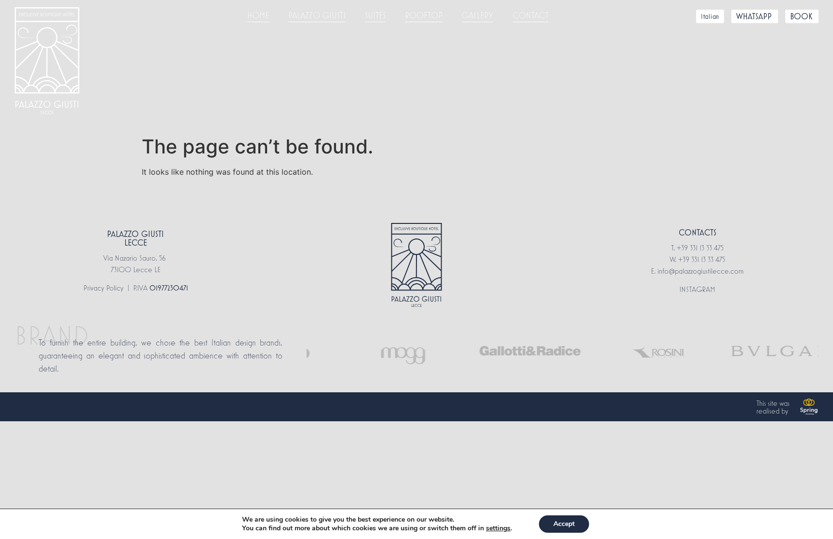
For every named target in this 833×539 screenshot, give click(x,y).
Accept (564, 523)
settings (498, 528)
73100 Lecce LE (136, 269)
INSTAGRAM (697, 289)
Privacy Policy (103, 287)
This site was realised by (773, 407)
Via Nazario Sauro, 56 (135, 257)
